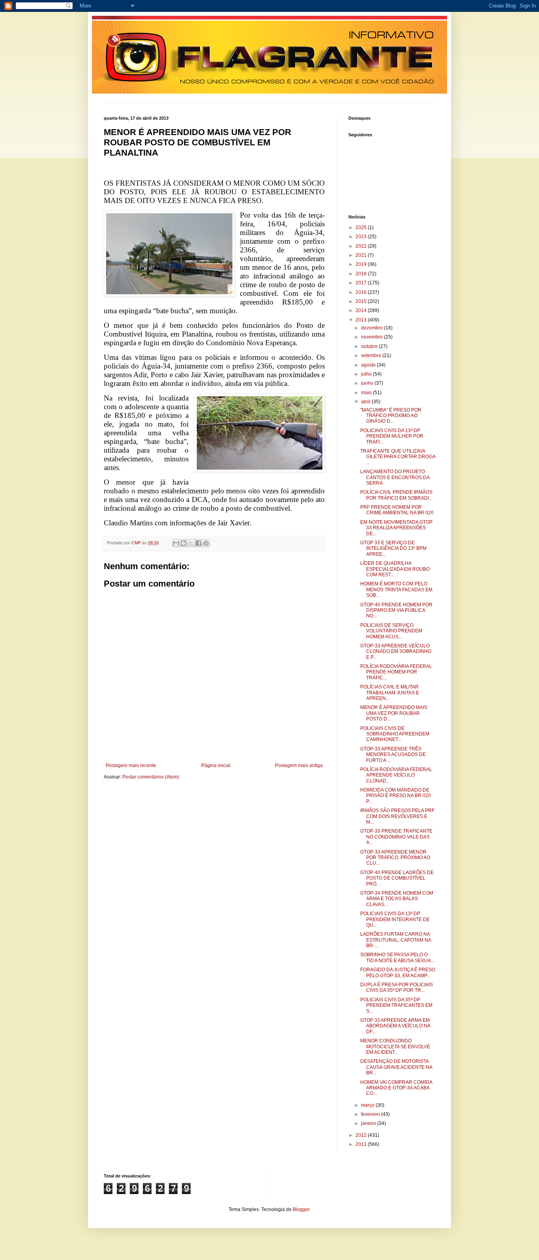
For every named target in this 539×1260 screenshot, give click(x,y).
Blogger (301, 1209)
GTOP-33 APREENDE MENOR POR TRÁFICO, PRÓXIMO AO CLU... (395, 857)
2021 (362, 255)
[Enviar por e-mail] (176, 543)
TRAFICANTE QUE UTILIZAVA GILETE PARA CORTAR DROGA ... (397, 456)
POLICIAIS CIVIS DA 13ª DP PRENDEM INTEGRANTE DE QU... (395, 919)
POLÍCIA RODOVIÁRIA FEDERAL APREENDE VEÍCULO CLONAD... (396, 775)
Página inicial (215, 765)
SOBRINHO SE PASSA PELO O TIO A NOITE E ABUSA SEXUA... (397, 957)
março (368, 1105)
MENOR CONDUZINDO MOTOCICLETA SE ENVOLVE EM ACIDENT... (395, 1046)
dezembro (372, 328)
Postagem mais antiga (299, 765)
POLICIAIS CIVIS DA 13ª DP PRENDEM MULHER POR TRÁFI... (391, 436)
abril (366, 401)
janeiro (369, 1123)
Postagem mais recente (131, 765)
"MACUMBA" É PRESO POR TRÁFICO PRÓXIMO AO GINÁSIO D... (390, 415)
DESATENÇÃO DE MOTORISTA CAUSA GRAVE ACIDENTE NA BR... (396, 1067)
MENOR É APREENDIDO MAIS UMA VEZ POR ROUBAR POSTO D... (393, 713)
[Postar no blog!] (183, 543)
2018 (362, 273)
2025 (362, 227)
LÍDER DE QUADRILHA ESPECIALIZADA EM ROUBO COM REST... (395, 568)
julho (367, 374)
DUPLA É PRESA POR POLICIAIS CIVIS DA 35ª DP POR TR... (396, 987)
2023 (362, 236)
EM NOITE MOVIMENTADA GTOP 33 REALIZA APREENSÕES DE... (396, 527)
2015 (362, 301)
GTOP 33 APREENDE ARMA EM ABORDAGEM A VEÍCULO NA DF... (395, 1025)
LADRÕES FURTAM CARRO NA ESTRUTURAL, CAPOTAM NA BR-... (395, 939)
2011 (362, 1144)
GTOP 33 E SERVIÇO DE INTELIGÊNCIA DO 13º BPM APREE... (393, 548)
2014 (362, 310)
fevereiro (371, 1114)
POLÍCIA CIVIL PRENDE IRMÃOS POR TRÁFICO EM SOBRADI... (396, 494)
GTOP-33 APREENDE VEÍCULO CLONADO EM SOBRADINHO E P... (395, 651)
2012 (362, 1135)
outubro (370, 346)
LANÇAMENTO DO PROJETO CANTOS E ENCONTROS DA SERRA (394, 477)
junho (367, 383)
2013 (362, 320)
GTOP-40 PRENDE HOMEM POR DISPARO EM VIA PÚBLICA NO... (396, 610)
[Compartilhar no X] (191, 543)
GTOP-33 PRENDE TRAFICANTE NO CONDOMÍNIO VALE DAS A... (396, 836)
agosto (369, 365)
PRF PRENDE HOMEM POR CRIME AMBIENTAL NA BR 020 (397, 509)
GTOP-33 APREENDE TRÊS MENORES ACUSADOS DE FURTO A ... (393, 754)
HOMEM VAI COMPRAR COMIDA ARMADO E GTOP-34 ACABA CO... (396, 1087)
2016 (362, 292)
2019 (362, 264)
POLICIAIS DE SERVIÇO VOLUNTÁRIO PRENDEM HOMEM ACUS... (391, 630)
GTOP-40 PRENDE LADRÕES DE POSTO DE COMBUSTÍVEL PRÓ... (397, 878)
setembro (371, 355)
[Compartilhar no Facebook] (198, 543)
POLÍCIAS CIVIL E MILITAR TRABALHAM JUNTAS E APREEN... (389, 692)
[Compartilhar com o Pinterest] (206, 543)
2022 (362, 246)
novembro (372, 337)
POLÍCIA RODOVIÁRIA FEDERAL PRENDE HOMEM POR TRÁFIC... (396, 672)
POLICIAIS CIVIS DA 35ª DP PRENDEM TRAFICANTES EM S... (396, 1005)
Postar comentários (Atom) (150, 777)
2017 (362, 283)
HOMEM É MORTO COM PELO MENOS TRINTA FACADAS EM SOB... (396, 589)
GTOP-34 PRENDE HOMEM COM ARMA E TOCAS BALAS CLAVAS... (396, 898)
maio (367, 392)
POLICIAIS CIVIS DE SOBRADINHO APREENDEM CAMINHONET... (394, 734)
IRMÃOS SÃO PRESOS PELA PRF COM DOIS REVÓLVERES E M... (397, 816)
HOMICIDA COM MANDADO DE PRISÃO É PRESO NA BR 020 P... (395, 795)
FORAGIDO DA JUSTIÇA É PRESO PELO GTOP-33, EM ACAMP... (397, 972)
